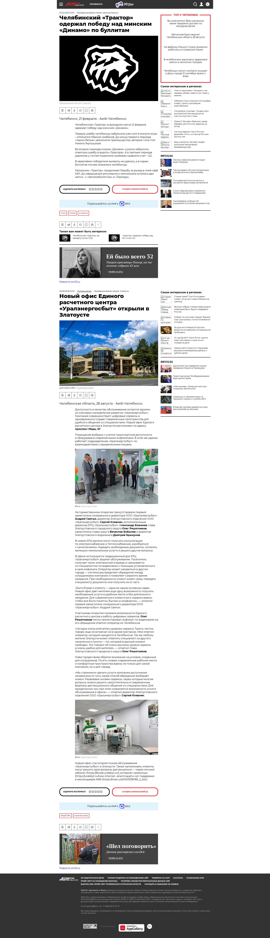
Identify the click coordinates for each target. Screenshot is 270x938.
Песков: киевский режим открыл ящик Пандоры (189, 161)
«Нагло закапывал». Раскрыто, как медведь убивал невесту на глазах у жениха (191, 93)
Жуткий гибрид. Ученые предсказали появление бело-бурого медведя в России (192, 309)
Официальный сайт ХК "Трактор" (75, 103)
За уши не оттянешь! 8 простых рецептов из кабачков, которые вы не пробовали (192, 330)
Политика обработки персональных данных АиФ (145, 881)
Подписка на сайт (161, 878)
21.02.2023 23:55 (66, 13)
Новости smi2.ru (69, 281)
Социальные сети (195, 878)
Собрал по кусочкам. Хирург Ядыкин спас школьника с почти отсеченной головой (192, 319)
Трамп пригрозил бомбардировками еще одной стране (191, 377)
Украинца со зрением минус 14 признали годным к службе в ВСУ (189, 398)
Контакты (178, 878)
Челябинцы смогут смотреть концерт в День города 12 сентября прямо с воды (185, 73)
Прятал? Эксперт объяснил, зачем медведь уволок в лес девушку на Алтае (190, 124)
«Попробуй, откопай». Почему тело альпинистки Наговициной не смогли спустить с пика (191, 113)
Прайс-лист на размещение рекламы (99, 881)
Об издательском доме (92, 878)
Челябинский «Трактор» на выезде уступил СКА (86, 236)
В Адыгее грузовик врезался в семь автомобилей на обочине (190, 408)
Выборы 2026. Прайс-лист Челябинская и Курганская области (111, 884)
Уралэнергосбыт (85, 388)
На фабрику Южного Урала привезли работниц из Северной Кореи (186, 48)
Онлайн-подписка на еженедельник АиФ (128, 878)
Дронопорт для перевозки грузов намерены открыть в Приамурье (189, 367)
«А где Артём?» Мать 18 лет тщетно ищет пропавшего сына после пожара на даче (191, 340)
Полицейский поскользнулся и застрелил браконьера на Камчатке (190, 181)
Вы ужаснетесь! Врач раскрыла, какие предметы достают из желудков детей (185, 23)
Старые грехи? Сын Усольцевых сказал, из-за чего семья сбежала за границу (191, 299)
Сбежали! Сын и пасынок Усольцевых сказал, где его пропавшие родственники (192, 103)
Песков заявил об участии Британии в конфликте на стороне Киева (191, 171)
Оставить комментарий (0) (135, 189)
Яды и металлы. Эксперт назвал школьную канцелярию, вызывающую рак (189, 144)
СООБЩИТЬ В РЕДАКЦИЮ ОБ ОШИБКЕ (162, 884)
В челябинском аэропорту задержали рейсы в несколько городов (186, 61)
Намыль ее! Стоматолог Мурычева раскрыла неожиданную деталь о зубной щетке (191, 350)
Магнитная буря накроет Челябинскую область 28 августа (186, 36)
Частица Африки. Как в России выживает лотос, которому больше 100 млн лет (191, 134)
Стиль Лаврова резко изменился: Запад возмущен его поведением (189, 192)
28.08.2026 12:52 (67, 291)
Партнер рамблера (107, 926)
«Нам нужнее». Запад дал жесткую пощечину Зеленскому (190, 387)
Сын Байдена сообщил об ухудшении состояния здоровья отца (191, 202)
